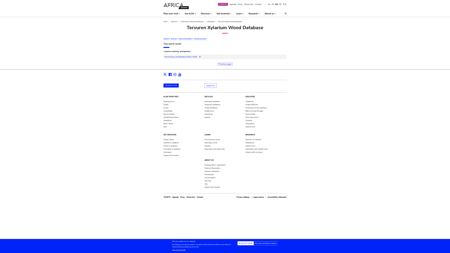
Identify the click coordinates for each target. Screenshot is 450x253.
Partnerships (209, 174)
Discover (250, 96)
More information (185, 38)
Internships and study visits (214, 149)
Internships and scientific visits (257, 149)
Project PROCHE (252, 105)
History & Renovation (212, 168)
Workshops (208, 114)
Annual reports (210, 178)
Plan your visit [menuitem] (170, 14)
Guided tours (209, 111)
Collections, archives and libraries (192, 22)
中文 (285, 4)
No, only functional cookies (265, 243)
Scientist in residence (171, 143)
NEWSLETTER (171, 85)
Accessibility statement (277, 197)
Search (166, 38)
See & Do (208, 96)
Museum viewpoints (211, 171)
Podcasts (249, 120)
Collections (211, 22)
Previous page (225, 64)
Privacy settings (242, 197)
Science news (250, 127)
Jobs (206, 184)
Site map (207, 181)
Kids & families (168, 114)
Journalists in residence (171, 149)
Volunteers (167, 152)
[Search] (286, 13)
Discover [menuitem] (205, 14)
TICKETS (223, 4)
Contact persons (200, 38)
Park (165, 127)
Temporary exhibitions (212, 105)
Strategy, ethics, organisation (214, 165)
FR (273, 4)
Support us (210, 85)
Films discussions (252, 117)
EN (276, 4)
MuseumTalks (251, 114)
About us (209, 160)
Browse (174, 38)
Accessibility (167, 111)
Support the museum (171, 155)
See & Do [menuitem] (189, 14)
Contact (258, 4)
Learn (207, 135)
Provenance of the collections (256, 108)
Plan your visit (170, 96)
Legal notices (258, 197)
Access (166, 108)
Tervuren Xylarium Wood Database (230, 22)
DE (280, 4)
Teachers (207, 146)
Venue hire (248, 4)
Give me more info (179, 250)
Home (165, 22)
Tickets (166, 105)
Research (174, 22)
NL (269, 4)
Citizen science (168, 139)
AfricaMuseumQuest (170, 117)
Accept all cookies (246, 243)
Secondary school (210, 143)
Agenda (233, 4)
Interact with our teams (254, 152)
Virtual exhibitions (211, 108)
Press (240, 4)
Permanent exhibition (212, 101)
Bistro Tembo (168, 124)
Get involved (169, 135)
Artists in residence (170, 146)
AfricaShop (167, 120)
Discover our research (253, 139)
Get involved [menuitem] (223, 14)
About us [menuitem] (269, 14)
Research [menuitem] (253, 14)
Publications (250, 124)
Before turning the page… (255, 111)
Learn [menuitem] (239, 14)
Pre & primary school (212, 139)
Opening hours (168, 101)
